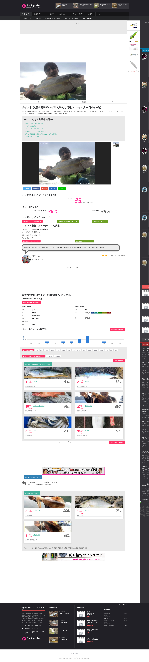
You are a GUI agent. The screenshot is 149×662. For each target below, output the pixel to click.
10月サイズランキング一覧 (100, 221)
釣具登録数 (107, 618)
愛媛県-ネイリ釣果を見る (117, 329)
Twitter (27, 188)
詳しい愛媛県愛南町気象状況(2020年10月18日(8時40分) (42, 134)
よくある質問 (74, 653)
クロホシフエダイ (38, 406)
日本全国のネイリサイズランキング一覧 (68, 221)
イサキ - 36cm (63, 622)
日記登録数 (107, 616)
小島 (111, 350)
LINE (62, 188)
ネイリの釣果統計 (30, 126)
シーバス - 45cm (64, 613)
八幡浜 (63, 350)
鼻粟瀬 (95, 350)
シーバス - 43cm (64, 631)
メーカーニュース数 (109, 620)
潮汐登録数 (107, 623)
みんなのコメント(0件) (32, 137)
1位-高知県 (49, 356)
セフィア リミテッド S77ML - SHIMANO (92, 638)
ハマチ (87, 381)
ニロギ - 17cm (63, 639)
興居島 (89, 350)
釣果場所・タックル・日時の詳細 (35, 131)
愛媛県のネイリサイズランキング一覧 (32, 221)
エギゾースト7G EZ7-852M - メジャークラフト (93, 622)
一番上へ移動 (121, 605)
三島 (58, 350)
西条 (74, 350)
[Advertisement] (73, 28)
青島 (116, 350)
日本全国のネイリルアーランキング (84, 241)
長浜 (69, 350)
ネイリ (87, 510)
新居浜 (52, 350)
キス (34, 430)
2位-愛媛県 (57, 356)
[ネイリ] (116, 144)
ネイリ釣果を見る (119, 360)
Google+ (44, 188)
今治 (37, 350)
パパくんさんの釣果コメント (34, 129)
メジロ (35, 381)
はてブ (53, 188)
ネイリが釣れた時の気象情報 (34, 123)
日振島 (101, 350)
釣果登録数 (107, 613)
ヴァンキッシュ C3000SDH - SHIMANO (91, 613)
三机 (107, 350)
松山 (41, 350)
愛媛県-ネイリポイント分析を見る (31, 302)
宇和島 (46, 350)
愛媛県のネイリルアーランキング (31, 241)
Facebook (36, 188)
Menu (24, 14)
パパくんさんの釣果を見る (117, 442)
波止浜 (78, 350)
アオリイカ (88, 406)
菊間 (84, 350)
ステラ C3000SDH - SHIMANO (92, 630)
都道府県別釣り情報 (109, 625)
